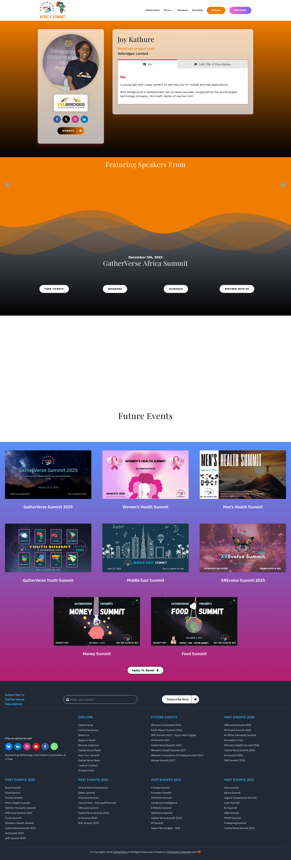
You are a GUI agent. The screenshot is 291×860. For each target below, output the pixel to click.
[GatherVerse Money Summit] (97, 598)
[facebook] (57, 119)
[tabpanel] (183, 86)
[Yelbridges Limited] (71, 95)
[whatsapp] (54, 746)
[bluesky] (8, 746)
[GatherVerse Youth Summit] (48, 524)
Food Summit (194, 653)
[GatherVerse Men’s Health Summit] (243, 451)
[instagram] (75, 119)
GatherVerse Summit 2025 (48, 506)
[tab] (147, 64)
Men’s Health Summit (243, 506)
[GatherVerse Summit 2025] (48, 451)
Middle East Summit (145, 580)
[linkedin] (84, 119)
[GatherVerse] (17, 716)
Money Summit (97, 653)
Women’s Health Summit (145, 506)
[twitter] (66, 119)
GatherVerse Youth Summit (48, 580)
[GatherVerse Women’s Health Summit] (145, 451)
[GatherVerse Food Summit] (194, 598)
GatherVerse (120, 851)
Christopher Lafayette (178, 851)
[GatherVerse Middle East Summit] (145, 524)
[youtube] (36, 746)
